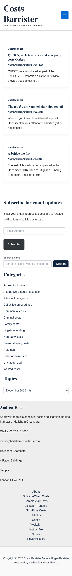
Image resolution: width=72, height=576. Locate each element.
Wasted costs (11, 369)
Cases (36, 519)
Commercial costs (14, 311)
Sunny (36, 534)
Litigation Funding (36, 505)
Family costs (11, 324)
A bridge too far (19, 153)
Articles (36, 515)
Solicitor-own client (15, 356)
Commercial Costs (36, 501)
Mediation (36, 524)
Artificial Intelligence (15, 298)
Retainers (9, 349)
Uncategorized (15, 48)
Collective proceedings (17, 304)
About (36, 491)
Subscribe (14, 244)
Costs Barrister (20, 13)
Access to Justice (14, 285)
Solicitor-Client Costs (36, 496)
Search (61, 263)
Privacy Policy (36, 538)
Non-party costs (13, 336)
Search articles (11, 257)
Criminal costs (12, 317)
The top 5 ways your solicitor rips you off (35, 106)
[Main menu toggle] (65, 15)
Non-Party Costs (36, 510)
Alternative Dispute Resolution (22, 291)
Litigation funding (14, 330)
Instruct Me (36, 529)
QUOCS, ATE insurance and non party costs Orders (34, 57)
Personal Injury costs (16, 343)
